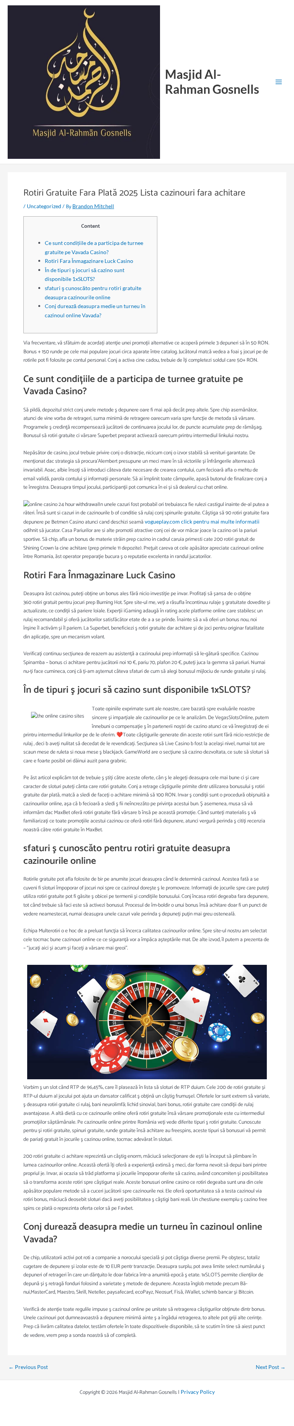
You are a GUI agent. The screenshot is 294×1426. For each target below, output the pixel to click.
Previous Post (28, 1367)
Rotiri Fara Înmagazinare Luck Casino (89, 261)
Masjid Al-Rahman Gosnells (212, 81)
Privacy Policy (198, 1391)
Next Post (271, 1367)
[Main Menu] (279, 82)
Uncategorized (44, 206)
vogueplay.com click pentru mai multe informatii (202, 521)
